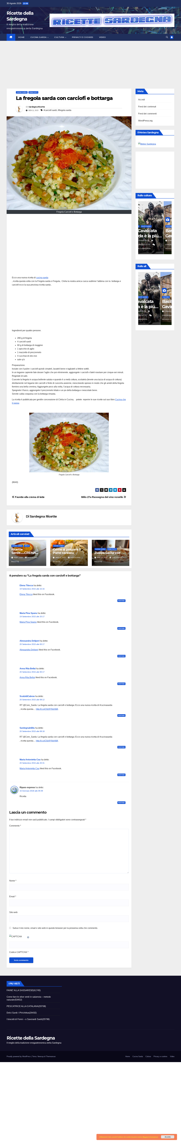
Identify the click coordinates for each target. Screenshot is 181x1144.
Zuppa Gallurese (107, 553)
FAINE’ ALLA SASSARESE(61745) (24, 990)
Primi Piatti (33, 92)
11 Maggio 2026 (149, 240)
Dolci (27, 546)
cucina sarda (42, 277)
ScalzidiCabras (27, 696)
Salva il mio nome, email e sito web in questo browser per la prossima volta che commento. (55, 928)
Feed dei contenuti (147, 106)
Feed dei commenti (147, 114)
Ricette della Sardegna (31, 1038)
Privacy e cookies (82, 37)
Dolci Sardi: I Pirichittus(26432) (22, 1013)
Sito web (13, 912)
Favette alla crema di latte (29, 497)
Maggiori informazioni (150, 1137)
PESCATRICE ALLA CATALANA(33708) (26, 1006)
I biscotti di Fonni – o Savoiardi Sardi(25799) (28, 1019)
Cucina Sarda (38, 37)
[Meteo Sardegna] (147, 144)
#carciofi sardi (50, 110)
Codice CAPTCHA (18, 952)
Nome (12, 881)
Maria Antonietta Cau (30, 759)
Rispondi (121, 600)
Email (12, 896)
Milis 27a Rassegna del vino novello (102, 497)
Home (21, 37)
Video (102, 37)
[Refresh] (28, 936)
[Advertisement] (90, 60)
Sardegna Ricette (36, 107)
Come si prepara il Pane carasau (67, 551)
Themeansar (50, 1056)
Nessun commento (149, 249)
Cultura (59, 37)
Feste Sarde (154, 226)
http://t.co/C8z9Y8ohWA (47, 709)
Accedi (141, 99)
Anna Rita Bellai (28, 668)
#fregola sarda (64, 110)
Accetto (168, 1137)
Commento (15, 826)
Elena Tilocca (26, 585)
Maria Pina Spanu (28, 613)
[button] (167, 37)
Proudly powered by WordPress (19, 1056)
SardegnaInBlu (27, 728)
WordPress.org (145, 121)
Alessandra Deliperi (29, 641)
